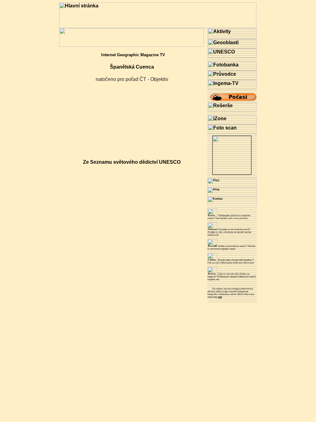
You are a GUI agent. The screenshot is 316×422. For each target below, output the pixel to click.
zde (220, 297)
